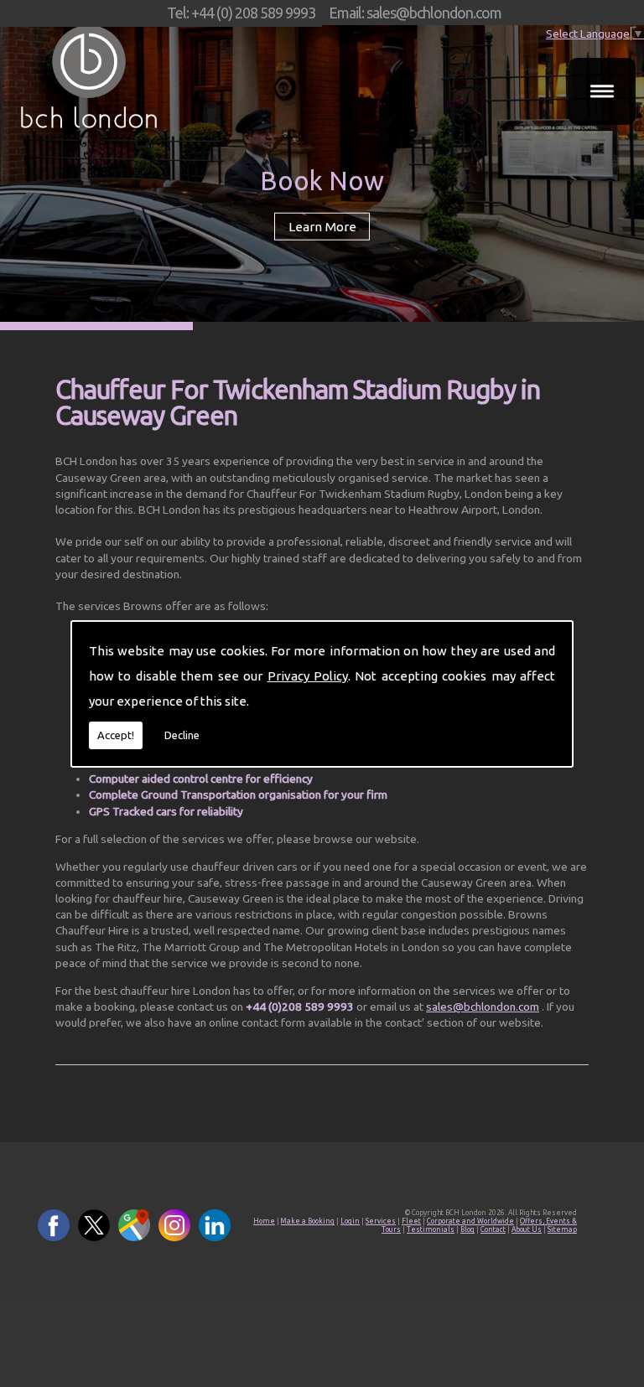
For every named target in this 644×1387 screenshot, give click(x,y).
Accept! (115, 735)
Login (350, 1221)
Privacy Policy (307, 676)
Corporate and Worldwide (470, 1221)
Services (381, 1221)
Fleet (411, 1221)
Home (264, 1221)
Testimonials (430, 1229)
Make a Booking (308, 1221)
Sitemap (562, 1229)
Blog (467, 1229)
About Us (527, 1229)
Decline (182, 735)
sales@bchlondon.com (482, 1006)
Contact (493, 1229)
